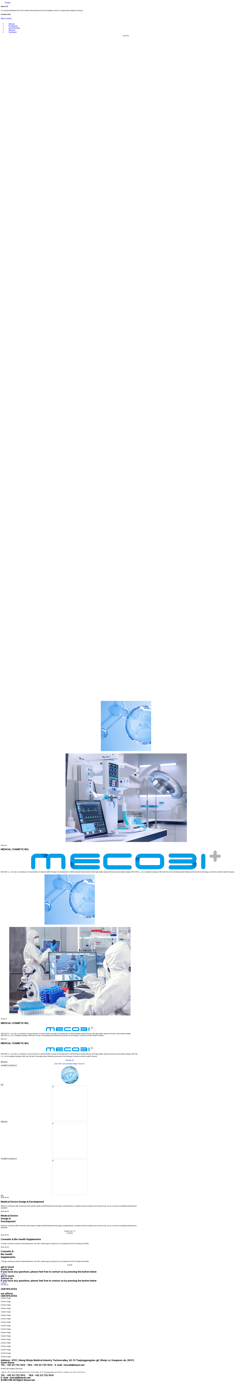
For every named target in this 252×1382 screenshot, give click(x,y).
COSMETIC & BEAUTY (9, 1065)
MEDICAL (4, 1062)
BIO (2, 1085)
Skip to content (6, 18)
